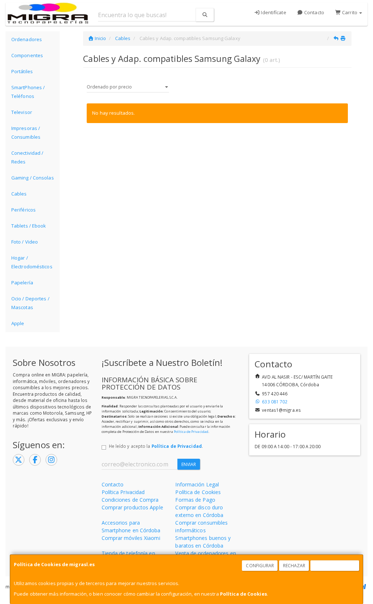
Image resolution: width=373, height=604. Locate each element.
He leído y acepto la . (156, 446)
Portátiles (22, 71)
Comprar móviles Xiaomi (131, 537)
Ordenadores (26, 39)
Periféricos (23, 209)
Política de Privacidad (191, 431)
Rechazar (294, 565)
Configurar (260, 565)
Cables (19, 193)
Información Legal (197, 484)
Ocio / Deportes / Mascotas (30, 303)
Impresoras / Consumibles (25, 132)
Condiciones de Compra (130, 499)
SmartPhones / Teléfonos (28, 91)
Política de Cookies (243, 594)
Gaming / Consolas (32, 177)
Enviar (188, 464)
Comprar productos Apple (132, 507)
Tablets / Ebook (28, 225)
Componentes (27, 55)
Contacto (313, 12)
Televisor (21, 112)
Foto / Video (24, 241)
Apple (17, 323)
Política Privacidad (123, 492)
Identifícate (273, 12)
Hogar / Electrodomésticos (31, 262)
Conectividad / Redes (27, 157)
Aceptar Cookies (335, 565)
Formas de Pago (195, 499)
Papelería (22, 282)
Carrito (349, 12)
